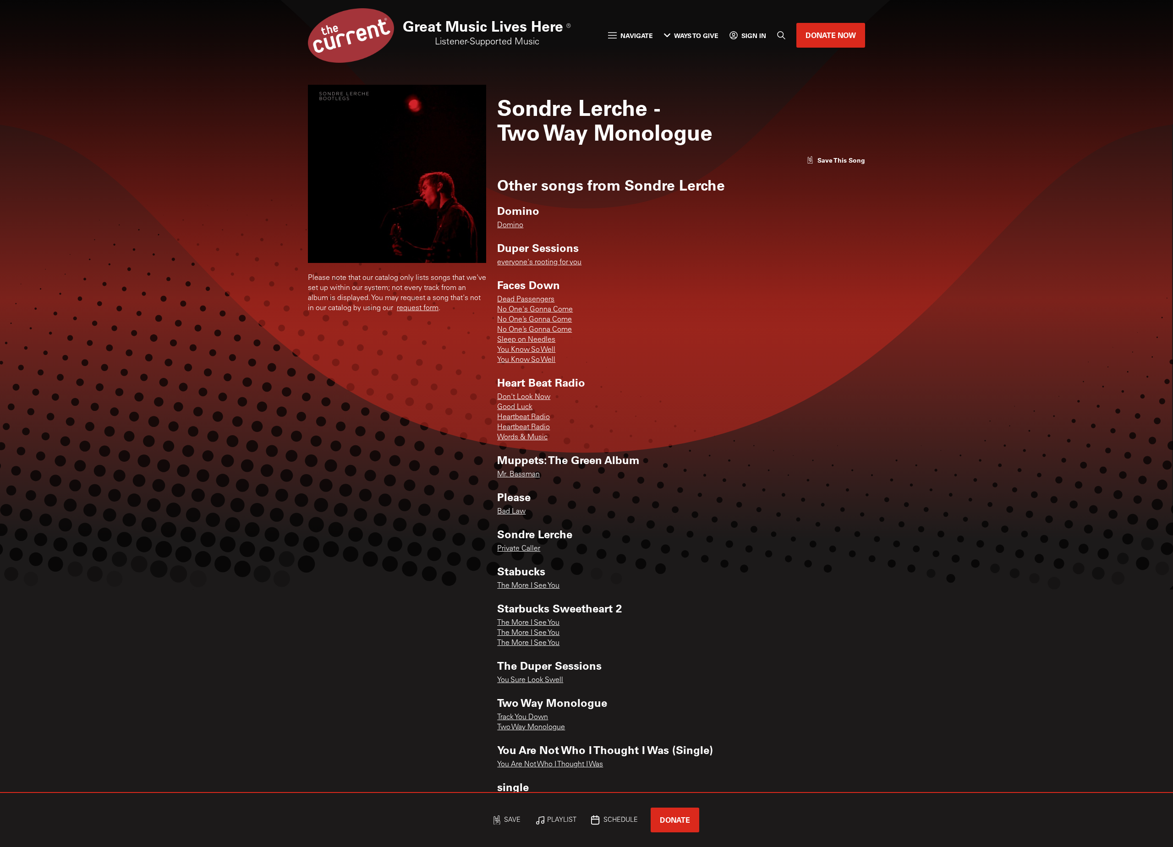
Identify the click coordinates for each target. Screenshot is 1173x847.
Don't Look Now (523, 397)
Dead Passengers (525, 299)
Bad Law (511, 511)
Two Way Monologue (531, 727)
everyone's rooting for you (539, 262)
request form (418, 308)
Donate (675, 820)
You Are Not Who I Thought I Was (550, 764)
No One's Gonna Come (535, 309)
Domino (510, 225)
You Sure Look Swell (530, 680)
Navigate (636, 35)
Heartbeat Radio (523, 417)
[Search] (781, 35)
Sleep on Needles (526, 340)
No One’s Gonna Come (534, 319)
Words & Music (522, 437)
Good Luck (514, 407)
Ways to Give (696, 35)
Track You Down (522, 717)
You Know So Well (526, 350)
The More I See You (528, 586)
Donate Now (831, 35)
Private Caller (518, 548)
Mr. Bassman (518, 474)
